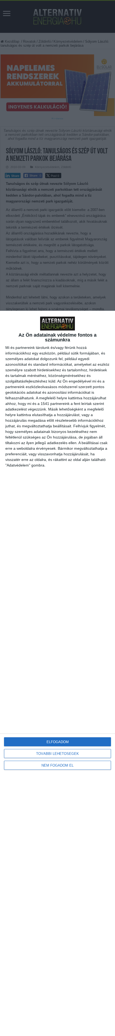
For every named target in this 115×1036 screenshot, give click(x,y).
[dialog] (57, 673)
